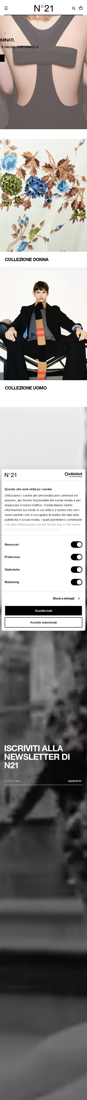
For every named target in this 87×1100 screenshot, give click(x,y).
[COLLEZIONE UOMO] (43, 329)
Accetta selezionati (43, 622)
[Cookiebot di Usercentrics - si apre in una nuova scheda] (64, 475)
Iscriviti (75, 781)
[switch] (76, 557)
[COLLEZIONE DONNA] (43, 200)
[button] (6, 8)
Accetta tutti (43, 610)
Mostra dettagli (64, 598)
